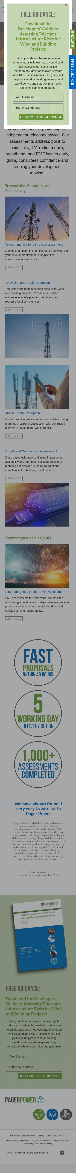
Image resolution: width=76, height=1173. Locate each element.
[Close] (66, 5)
